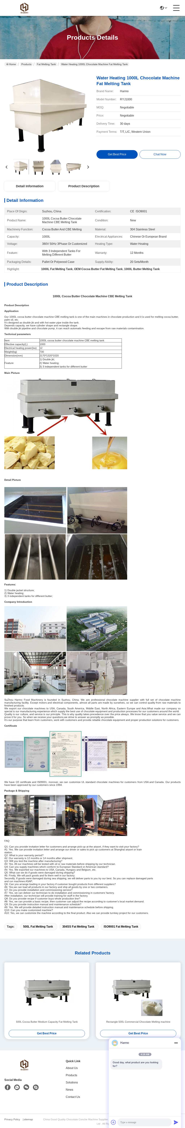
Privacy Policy (12, 1119)
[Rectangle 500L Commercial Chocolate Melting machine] (138, 991)
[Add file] (113, 1122)
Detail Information (30, 186)
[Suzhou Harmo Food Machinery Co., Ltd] (24, 8)
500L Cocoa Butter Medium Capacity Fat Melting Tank (47, 1021)
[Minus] (176, 1043)
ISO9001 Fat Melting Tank (121, 926)
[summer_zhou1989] (36, 1087)
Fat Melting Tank (46, 64)
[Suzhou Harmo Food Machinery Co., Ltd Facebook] (7, 1087)
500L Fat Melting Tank (38, 926)
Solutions (72, 1082)
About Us (72, 1068)
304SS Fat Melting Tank (78, 926)
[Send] (176, 1122)
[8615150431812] (17, 1087)
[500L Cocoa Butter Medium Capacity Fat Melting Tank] (47, 991)
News (69, 1089)
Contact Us (73, 1096)
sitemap (28, 1119)
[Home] (24, 1069)
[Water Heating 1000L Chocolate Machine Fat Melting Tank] (47, 114)
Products (26, 64)
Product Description (83, 186)
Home (12, 64)
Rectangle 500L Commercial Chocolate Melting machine (138, 1021)
